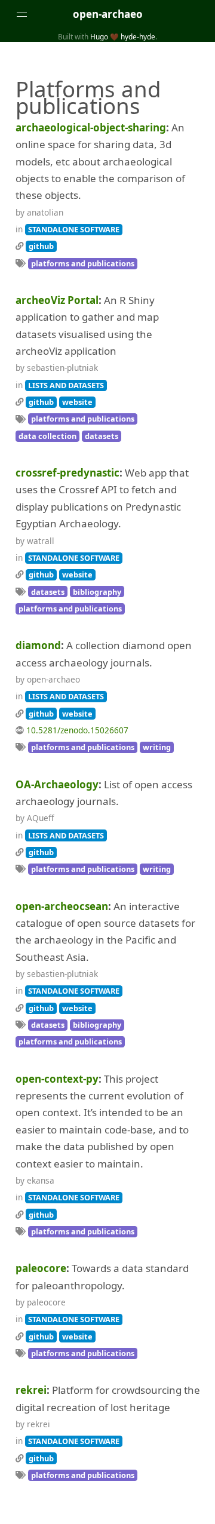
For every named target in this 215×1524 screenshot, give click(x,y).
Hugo (99, 36)
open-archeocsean (62, 906)
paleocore (41, 1268)
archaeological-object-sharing (91, 127)
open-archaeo (108, 14)
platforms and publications (82, 263)
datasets (101, 436)
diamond (38, 645)
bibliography (97, 591)
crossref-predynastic (67, 473)
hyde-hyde (138, 36)
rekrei (31, 1390)
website (77, 402)
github (41, 246)
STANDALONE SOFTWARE (73, 229)
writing (157, 747)
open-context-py (57, 1079)
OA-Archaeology (57, 784)
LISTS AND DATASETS (66, 385)
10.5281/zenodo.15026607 (77, 730)
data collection (47, 436)
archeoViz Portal (57, 300)
